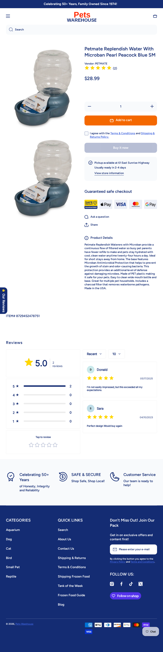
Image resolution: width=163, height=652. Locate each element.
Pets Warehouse (24, 624)
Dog (9, 539)
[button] (155, 16)
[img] (98, 68)
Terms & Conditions (122, 133)
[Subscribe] (152, 549)
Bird (9, 558)
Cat (8, 548)
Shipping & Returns (72, 558)
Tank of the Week (70, 586)
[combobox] (81, 30)
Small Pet (13, 567)
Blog (61, 604)
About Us (64, 539)
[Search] (9, 30)
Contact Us (66, 548)
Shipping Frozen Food (74, 576)
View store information (109, 173)
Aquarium (13, 530)
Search (63, 530)
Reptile (11, 576)
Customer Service (139, 474)
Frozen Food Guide (71, 595)
